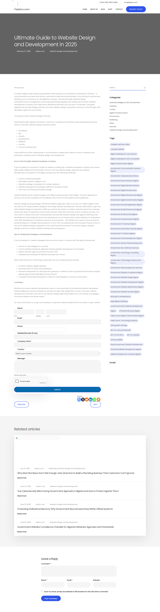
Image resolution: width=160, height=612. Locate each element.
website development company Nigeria (126, 354)
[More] (98, 399)
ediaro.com (40, 51)
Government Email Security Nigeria (124, 214)
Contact (119, 9)
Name (44, 580)
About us (94, 9)
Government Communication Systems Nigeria (126, 169)
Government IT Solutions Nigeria (123, 233)
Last (48, 316)
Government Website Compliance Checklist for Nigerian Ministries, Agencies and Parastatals (65, 526)
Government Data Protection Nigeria (125, 181)
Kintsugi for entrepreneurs (121, 296)
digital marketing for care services (124, 154)
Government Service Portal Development (126, 243)
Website (96, 580)
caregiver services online (120, 144)
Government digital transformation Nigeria (127, 200)
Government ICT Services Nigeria (123, 224)
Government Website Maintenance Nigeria (127, 287)
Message (21, 358)
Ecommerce (114, 116)
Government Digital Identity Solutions (125, 185)
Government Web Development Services (126, 268)
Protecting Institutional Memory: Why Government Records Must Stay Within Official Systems (65, 508)
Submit (57, 389)
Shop (110, 9)
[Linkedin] (90, 399)
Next (95, 404)
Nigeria (113, 311)
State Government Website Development (127, 344)
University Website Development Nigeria (126, 349)
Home (85, 9)
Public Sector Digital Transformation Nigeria (127, 316)
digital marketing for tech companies (125, 159)
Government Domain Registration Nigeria (126, 205)
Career (112, 109)
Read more (21, 478)
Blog (103, 9)
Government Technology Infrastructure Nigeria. (126, 261)
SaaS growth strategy (119, 325)
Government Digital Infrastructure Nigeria (126, 195)
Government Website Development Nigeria (127, 282)
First (15, 316)
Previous (21, 404)
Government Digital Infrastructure (124, 190)
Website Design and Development (64, 51)
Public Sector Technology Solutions (124, 320)
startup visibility (116, 340)
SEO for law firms (117, 335)
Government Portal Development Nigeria (126, 238)
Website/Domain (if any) (27, 333)
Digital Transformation (119, 113)
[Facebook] (79, 399)
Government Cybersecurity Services (124, 176)
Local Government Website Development (126, 306)
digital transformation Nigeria (122, 163)
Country (21, 349)
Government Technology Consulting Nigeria (125, 254)
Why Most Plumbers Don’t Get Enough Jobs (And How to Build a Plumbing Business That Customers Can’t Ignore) (75, 473)
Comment (46, 564)
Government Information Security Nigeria (126, 229)
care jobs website (117, 149)
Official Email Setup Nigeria (129, 311)
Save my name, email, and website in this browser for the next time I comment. (76, 591)
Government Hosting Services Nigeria (125, 219)
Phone (20, 326)
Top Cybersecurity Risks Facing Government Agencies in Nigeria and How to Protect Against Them (68, 491)
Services (113, 126)
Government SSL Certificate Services (125, 248)
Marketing (114, 120)
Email (20, 318)
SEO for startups (133, 335)
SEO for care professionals (121, 330)
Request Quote (136, 9)
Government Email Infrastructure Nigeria (126, 209)
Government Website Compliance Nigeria (126, 272)
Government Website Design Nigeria (124, 277)
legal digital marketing (119, 301)
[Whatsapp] (94, 399)
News (112, 123)
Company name (24, 341)
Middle (38, 316)
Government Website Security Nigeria (125, 292)
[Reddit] (87, 399)
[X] (83, 399)
